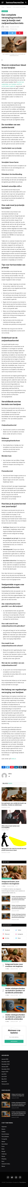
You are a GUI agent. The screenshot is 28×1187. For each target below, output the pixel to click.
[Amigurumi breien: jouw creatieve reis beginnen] (14, 872)
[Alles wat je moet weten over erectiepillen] (14, 817)
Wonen (3, 1166)
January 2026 (5, 1059)
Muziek (3, 1151)
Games (3, 1141)
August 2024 (5, 1071)
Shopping (4, 1159)
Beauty (3, 1129)
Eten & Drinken (5, 1134)
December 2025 (6, 1061)
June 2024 (4, 1076)
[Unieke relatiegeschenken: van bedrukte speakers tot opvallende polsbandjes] (6, 899)
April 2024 (4, 1081)
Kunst (3, 1146)
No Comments (6, 29)
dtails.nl (13, 758)
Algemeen (4, 11)
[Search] (25, 2)
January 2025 (5, 1066)
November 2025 (6, 1064)
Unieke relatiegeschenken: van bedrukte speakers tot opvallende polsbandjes (19, 898)
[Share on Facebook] (5, 33)
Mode (3, 1149)
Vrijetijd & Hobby (6, 878)
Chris (7, 26)
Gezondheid (5, 1144)
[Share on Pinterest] (19, 33)
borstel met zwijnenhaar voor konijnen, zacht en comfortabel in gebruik (13, 84)
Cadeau (4, 985)
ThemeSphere (22, 1182)
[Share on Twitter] (12, 33)
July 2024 (4, 1074)
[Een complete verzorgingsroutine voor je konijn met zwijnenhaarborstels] (14, 44)
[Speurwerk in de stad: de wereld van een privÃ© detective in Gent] (14, 840)
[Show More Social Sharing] (24, 33)
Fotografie (4, 1139)
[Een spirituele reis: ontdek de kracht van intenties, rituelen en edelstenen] (14, 794)
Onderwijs (4, 1154)
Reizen (3, 1156)
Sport (3, 1161)
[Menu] (3, 2)
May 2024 (4, 1079)
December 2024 (6, 1069)
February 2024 (5, 1084)
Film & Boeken (5, 1136)
